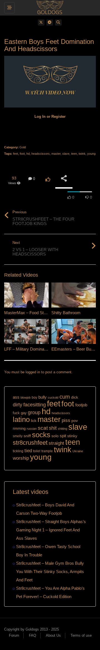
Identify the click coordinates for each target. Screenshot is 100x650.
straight (56, 443)
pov (74, 420)
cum (64, 396)
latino (21, 419)
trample (47, 451)
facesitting (34, 405)
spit (63, 435)
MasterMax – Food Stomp (28, 312)
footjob (81, 404)
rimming (19, 428)
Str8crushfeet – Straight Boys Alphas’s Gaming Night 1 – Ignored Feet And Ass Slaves (51, 530)
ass (16, 397)
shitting (62, 428)
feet (15, 153)
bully (42, 397)
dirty (17, 405)
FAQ (32, 635)
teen (74, 153)
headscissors (40, 153)
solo (55, 436)
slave (65, 153)
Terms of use (81, 635)
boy (34, 397)
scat (43, 428)
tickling (18, 451)
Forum (14, 635)
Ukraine (77, 451)
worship (21, 458)
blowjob (26, 397)
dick (74, 397)
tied (28, 450)
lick (33, 420)
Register (58, 116)
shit (53, 428)
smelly (17, 436)
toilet (36, 451)
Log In (40, 116)
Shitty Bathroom (66, 312)
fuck (16, 413)
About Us (53, 635)
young (91, 153)
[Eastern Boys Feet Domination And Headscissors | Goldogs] (49, 7)
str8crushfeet (30, 442)
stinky (72, 436)
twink (82, 153)
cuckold (53, 397)
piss (66, 420)
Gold (22, 147)
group (34, 412)
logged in (33, 372)
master (56, 153)
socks (41, 435)
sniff (27, 436)
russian (32, 428)
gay (24, 413)
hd (28, 153)
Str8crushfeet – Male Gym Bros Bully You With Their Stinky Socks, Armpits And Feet (50, 571)
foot (22, 153)
